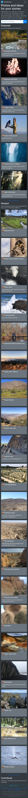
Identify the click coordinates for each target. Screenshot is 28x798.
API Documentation (5, 788)
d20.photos (7, 2)
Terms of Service (16, 789)
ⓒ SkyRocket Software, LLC (14, 796)
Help (12, 788)
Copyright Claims (18, 788)
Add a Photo (14, 785)
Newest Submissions (14, 775)
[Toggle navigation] (25, 2)
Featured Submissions (14, 200)
